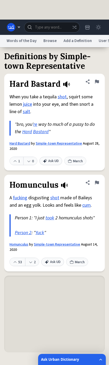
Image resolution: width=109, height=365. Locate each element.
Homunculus (19, 244)
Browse (50, 41)
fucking (20, 198)
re (35, 124)
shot (62, 97)
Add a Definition (77, 41)
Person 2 (23, 232)
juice (27, 104)
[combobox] (52, 27)
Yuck (39, 232)
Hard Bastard (20, 143)
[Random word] (74, 27)
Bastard (41, 131)
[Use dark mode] (98, 27)
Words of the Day (22, 41)
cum (86, 205)
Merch (78, 161)
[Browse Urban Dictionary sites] (13, 27)
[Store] (87, 27)
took (50, 218)
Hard (27, 131)
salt (26, 111)
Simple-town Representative (59, 143)
